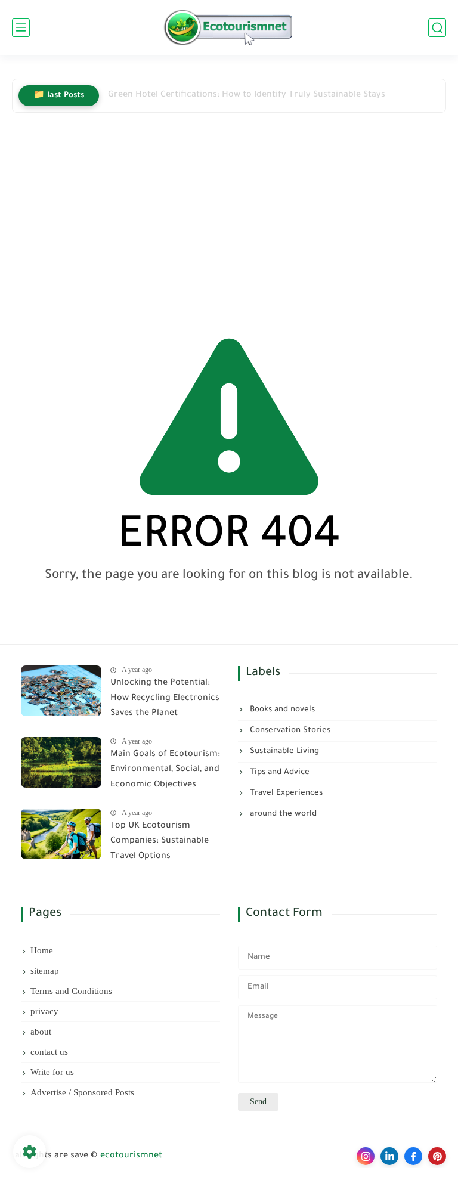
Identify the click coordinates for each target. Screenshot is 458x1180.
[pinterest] (437, 1156)
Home (41, 950)
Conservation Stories (288, 730)
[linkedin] (389, 1156)
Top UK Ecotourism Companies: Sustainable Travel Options (159, 842)
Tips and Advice (278, 772)
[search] (437, 27)
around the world (282, 814)
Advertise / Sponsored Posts (82, 1092)
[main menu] (21, 27)
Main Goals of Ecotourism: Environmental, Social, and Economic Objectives (165, 770)
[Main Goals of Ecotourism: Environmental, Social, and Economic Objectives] (61, 762)
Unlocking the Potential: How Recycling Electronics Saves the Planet (164, 698)
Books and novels (281, 709)
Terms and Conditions (71, 991)
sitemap (44, 970)
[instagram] (366, 1156)
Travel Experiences (285, 793)
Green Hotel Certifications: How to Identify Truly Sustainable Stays (246, 95)
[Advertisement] (229, 220)
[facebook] (413, 1156)
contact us (49, 1052)
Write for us (52, 1072)
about (40, 1031)
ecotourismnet (131, 1156)
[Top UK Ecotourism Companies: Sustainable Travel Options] (61, 834)
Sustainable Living (283, 751)
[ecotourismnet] (229, 28)
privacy (44, 1011)
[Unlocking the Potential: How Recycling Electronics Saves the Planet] (61, 690)
